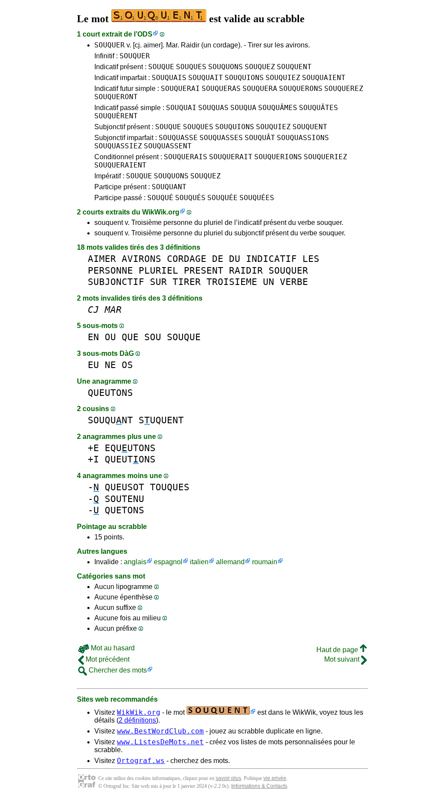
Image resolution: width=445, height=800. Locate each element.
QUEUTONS (110, 392)
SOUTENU (124, 498)
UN (268, 281)
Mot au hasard (112, 648)
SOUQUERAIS (185, 157)
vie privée (274, 778)
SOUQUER (109, 45)
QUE (130, 336)
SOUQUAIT (205, 78)
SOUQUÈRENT (116, 116)
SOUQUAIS (169, 78)
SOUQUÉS (190, 198)
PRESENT (203, 270)
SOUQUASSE (178, 138)
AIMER (102, 258)
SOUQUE (161, 67)
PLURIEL (158, 270)
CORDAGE (186, 258)
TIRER (187, 281)
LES (310, 258)
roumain (264, 562)
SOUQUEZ (260, 67)
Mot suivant (342, 659)
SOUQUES (191, 67)
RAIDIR (246, 270)
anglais (135, 562)
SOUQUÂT (260, 138)
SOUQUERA (259, 88)
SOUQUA (243, 108)
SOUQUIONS (244, 78)
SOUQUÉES (256, 198)
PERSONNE (110, 270)
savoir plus (228, 778)
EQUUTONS (130, 447)
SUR (158, 281)
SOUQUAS (213, 108)
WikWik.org (160, 212)
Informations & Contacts (259, 786)
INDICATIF (271, 258)
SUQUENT (161, 420)
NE (110, 364)
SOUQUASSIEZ (118, 146)
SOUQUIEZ (283, 78)
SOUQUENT (294, 67)
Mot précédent (107, 659)
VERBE (294, 281)
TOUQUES (169, 487)
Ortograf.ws (141, 760)
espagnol (168, 562)
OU (110, 336)
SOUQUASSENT (168, 146)
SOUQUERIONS (278, 157)
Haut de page (338, 649)
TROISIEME (231, 281)
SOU (152, 336)
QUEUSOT (124, 487)
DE (217, 258)
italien (199, 562)
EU (93, 364)
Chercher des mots (117, 670)
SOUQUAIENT (323, 78)
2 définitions (137, 720)
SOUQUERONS (300, 88)
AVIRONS (141, 258)
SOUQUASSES (221, 138)
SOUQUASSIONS (303, 138)
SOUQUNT (110, 420)
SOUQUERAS (221, 88)
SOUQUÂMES (277, 108)
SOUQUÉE (222, 198)
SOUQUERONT (116, 97)
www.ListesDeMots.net (160, 742)
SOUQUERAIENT (120, 165)
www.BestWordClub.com (160, 731)
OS (127, 364)
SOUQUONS (225, 67)
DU (234, 258)
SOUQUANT (169, 187)
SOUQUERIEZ (325, 157)
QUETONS (124, 510)
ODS (145, 34)
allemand (230, 562)
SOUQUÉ (160, 198)
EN (93, 336)
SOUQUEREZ (343, 88)
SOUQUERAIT (230, 157)
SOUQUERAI (180, 88)
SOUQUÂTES (318, 108)
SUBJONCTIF (116, 281)
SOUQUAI (181, 108)
